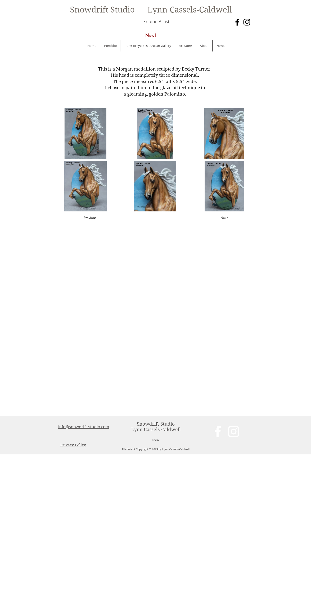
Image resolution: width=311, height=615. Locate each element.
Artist (155, 439)
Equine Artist (156, 22)
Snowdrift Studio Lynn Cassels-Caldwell (151, 9)
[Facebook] (237, 22)
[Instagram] (246, 22)
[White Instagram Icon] (233, 431)
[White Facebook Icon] (217, 431)
